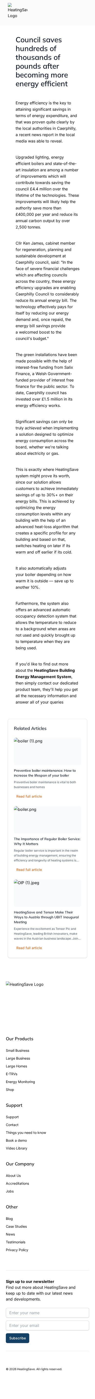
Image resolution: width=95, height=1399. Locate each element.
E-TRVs (11, 1074)
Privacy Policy (17, 1250)
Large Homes (16, 1066)
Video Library (16, 1148)
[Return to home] (18, 12)
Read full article (29, 796)
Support (12, 1117)
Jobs (10, 1191)
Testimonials (15, 1242)
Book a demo (16, 1140)
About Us (13, 1175)
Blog (9, 1218)
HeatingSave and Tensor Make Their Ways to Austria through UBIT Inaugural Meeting (46, 917)
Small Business (17, 1050)
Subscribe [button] (17, 1338)
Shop (10, 1089)
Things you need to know (26, 1132)
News (10, 1234)
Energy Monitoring (20, 1082)
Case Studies (16, 1226)
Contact (12, 1125)
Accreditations (17, 1183)
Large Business (18, 1058)
